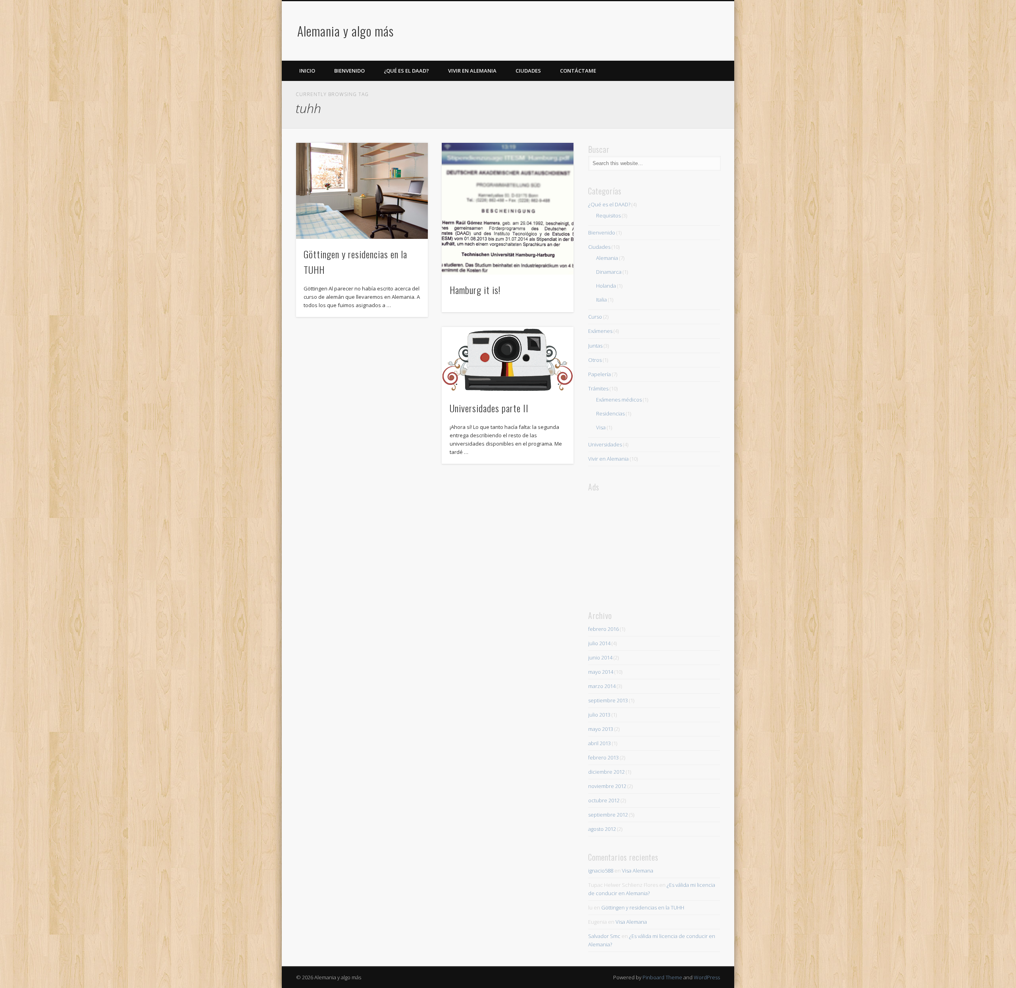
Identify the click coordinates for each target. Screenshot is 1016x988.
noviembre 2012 (607, 786)
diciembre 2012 (606, 771)
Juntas (595, 345)
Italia (601, 299)
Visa (601, 427)
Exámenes (600, 330)
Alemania (607, 257)
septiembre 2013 (608, 700)
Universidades (605, 444)
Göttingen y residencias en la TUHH (642, 907)
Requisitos (608, 215)
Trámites (598, 388)
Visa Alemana (637, 870)
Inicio (307, 70)
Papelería (599, 374)
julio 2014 (599, 643)
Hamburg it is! (475, 290)
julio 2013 (599, 714)
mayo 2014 (600, 671)
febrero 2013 (603, 757)
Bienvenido (349, 70)
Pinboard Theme (662, 977)
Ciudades (528, 70)
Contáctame (578, 70)
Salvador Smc (604, 936)
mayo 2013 (600, 728)
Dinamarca (609, 271)
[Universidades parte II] (507, 360)
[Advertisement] (574, 31)
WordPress (707, 977)
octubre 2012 (604, 800)
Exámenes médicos (619, 399)
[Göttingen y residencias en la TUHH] (362, 191)
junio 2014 (600, 657)
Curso (595, 316)
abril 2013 (599, 743)
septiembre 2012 (608, 814)
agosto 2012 (602, 828)
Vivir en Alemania (472, 70)
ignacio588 (600, 870)
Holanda (606, 285)
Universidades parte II (489, 408)
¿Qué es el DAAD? (406, 70)
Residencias (610, 413)
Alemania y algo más (345, 30)
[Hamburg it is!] (507, 209)
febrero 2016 (603, 628)
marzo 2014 (602, 686)
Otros (595, 359)
